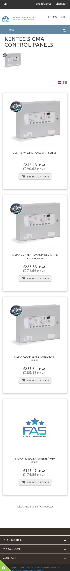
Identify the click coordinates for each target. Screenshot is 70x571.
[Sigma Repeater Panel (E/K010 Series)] (35, 427)
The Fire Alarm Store (33, 567)
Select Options (38, 176)
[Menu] (4, 30)
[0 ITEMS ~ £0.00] (42, 17)
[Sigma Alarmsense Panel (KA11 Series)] (35, 326)
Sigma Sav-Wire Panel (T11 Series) (35, 152)
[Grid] (59, 82)
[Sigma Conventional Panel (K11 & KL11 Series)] (35, 224)
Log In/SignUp (44, 3)
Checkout (61, 3)
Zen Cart (56, 567)
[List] (65, 82)
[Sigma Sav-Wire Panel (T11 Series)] (35, 122)
